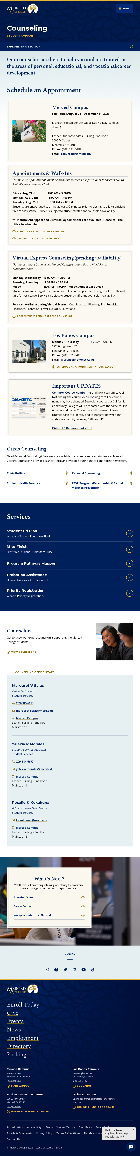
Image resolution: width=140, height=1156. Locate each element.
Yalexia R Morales (28, 744)
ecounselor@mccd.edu (76, 154)
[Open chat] (131, 1147)
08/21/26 (57, 1147)
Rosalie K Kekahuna (30, 802)
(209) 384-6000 (14, 1080)
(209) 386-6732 (14, 1106)
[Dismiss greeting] (133, 1129)
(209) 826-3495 (80, 1080)
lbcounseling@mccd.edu (77, 359)
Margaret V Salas (28, 685)
